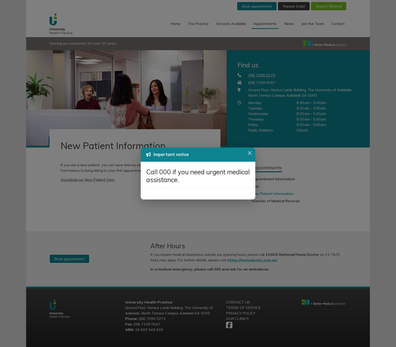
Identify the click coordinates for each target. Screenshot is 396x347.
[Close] (249, 153)
